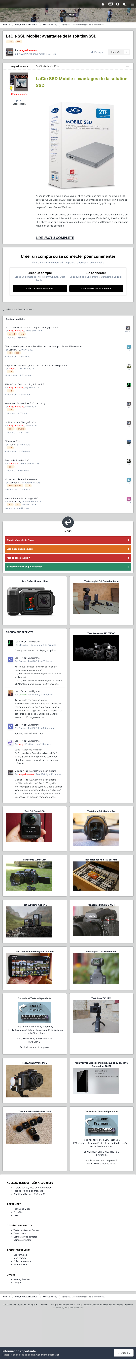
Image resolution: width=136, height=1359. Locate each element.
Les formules (20, 1254)
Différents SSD (12, 441)
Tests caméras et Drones (26, 1230)
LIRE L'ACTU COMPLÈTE (55, 238)
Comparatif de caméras (25, 1236)
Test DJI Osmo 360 (35, 811)
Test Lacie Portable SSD (17, 460)
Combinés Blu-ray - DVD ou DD (29, 1194)
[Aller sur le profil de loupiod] (129, 442)
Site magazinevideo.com (20, 548)
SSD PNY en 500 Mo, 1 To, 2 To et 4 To (25, 384)
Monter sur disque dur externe (21, 479)
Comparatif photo (22, 1240)
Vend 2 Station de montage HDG (21, 498)
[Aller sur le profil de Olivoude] (129, 385)
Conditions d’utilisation (48, 1354)
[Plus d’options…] (127, 66)
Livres (16, 1215)
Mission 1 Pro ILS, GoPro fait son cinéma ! (36, 771)
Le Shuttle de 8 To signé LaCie (20, 422)
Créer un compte (22, 1261)
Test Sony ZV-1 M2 (101, 998)
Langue (32, 1304)
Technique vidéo (22, 1208)
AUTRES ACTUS (47, 53)
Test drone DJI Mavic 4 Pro (101, 811)
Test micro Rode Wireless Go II (34, 1111)
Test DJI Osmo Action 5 (34, 904)
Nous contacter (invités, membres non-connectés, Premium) (105, 1304)
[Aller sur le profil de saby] (10, 742)
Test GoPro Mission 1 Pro (35, 581)
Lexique (17, 1282)
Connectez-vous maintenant (96, 288)
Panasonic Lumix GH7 (34, 859)
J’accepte (126, 1352)
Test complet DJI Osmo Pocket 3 (101, 951)
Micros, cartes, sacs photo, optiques (32, 1187)
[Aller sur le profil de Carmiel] (10, 659)
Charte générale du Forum (20, 540)
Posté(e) (47, 66)
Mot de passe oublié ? (18, 557)
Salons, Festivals (22, 1279)
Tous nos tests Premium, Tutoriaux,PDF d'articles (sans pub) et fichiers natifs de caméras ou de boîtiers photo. (35, 1029)
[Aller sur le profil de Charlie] (10, 693)
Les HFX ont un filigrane (27, 641)
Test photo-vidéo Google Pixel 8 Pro (35, 951)
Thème (42, 1304)
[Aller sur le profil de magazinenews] (9, 52)
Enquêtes (18, 1212)
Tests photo (19, 1233)
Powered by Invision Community (68, 1307)
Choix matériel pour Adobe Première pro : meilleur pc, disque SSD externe (43, 346)
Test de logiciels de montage (28, 1190)
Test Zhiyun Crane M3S (34, 1062)
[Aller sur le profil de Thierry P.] (129, 461)
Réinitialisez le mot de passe (34, 1047)
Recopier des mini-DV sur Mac (101, 859)
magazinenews (19, 66)
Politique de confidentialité (62, 1304)
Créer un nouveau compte (39, 288)
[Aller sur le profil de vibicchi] (129, 366)
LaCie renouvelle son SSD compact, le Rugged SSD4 (32, 327)
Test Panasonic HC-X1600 (101, 633)
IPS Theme (8, 1304)
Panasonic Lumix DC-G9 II (101, 904)
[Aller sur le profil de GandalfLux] (129, 499)
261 (20, 100)
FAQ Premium (20, 1264)
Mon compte (20, 1258)
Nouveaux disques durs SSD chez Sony (25, 403)
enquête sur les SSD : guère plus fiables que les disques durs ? (38, 365)
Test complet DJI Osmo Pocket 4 (101, 581)
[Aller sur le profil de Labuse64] (129, 480)
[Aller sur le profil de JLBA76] (129, 347)
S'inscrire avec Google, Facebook (25, 566)
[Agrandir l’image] (81, 144)
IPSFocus (21, 1304)
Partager (98, 52)
